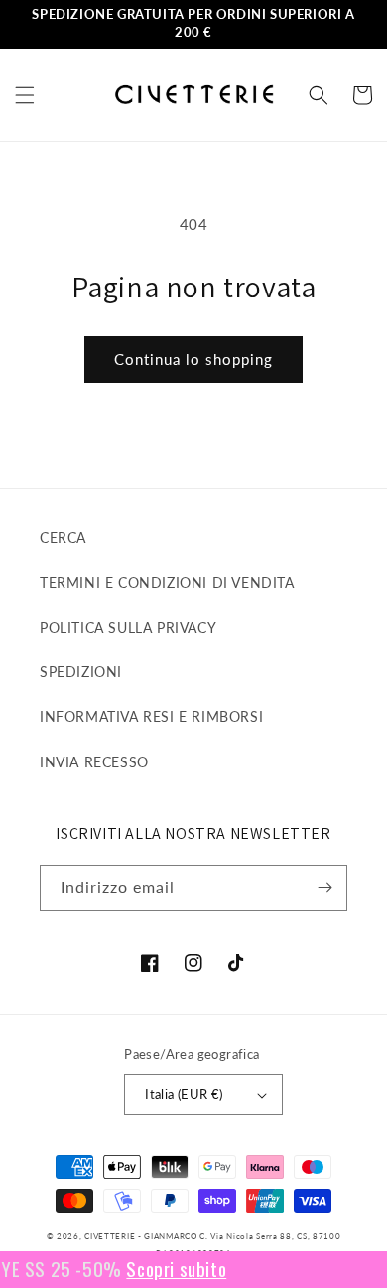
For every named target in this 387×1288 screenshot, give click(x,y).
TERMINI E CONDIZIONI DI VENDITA (167, 582)
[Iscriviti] (324, 888)
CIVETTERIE (109, 1236)
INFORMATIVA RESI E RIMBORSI (151, 716)
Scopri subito (167, 1268)
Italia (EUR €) (184, 1094)
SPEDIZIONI (81, 671)
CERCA (63, 537)
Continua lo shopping (193, 359)
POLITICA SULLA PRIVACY (128, 627)
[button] (25, 95)
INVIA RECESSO (94, 762)
